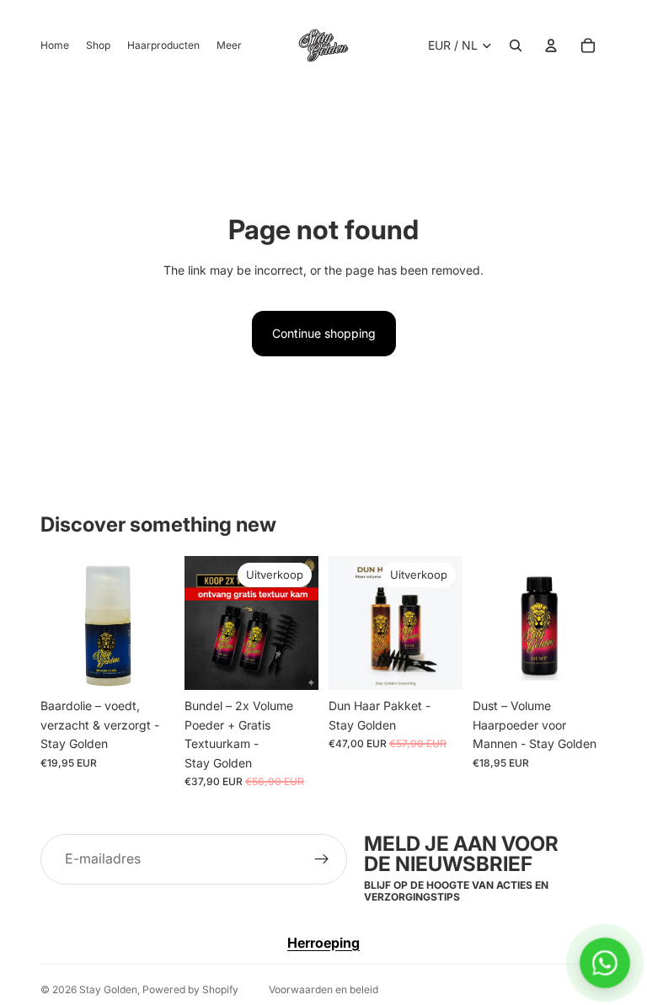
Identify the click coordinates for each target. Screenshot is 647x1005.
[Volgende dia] (444, 623)
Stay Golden (108, 989)
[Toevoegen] (148, 665)
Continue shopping (324, 333)
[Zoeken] (515, 45)
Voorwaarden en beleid (323, 989)
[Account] (550, 45)
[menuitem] (229, 46)
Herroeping (323, 942)
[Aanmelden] (322, 859)
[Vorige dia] (347, 623)
